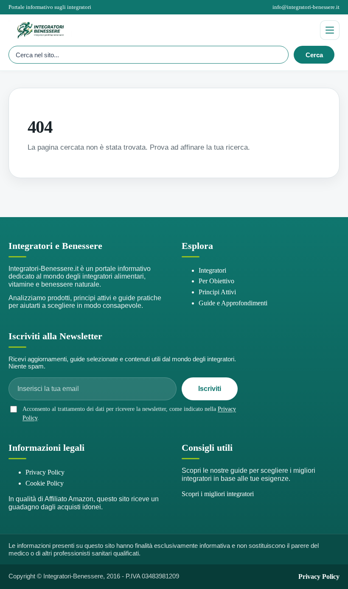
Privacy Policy (45, 472)
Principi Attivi (217, 292)
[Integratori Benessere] (160, 30)
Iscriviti (209, 388)
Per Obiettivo (216, 281)
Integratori (212, 270)
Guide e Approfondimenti (233, 303)
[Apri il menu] (330, 30)
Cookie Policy (44, 483)
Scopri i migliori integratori (218, 493)
